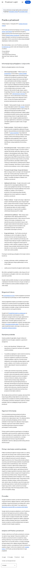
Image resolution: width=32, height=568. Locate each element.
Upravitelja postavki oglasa (11, 324)
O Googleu (10, 557)
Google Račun (7, 73)
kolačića (23, 106)
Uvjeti (22, 557)
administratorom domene (18, 93)
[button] (2, 2)
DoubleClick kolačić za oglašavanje (17, 313)
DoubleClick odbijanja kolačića (9, 328)
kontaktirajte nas (6, 46)
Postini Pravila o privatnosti (12, 35)
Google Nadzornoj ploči (9, 295)
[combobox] (9, 565)
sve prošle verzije (23, 11)
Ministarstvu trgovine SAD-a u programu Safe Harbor (15, 507)
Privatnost (17, 557)
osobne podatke (23, 73)
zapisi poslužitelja (14, 132)
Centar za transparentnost (8, 560)
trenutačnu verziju (13, 11)
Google (4, 557)
